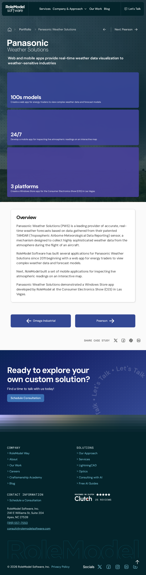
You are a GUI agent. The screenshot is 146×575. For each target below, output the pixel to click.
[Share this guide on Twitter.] (115, 340)
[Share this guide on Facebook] (123, 340)
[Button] (137, 562)
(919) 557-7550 (17, 523)
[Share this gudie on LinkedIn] (138, 340)
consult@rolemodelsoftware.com (28, 528)
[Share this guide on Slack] (131, 340)
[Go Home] (15, 9)
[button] (45, 9)
